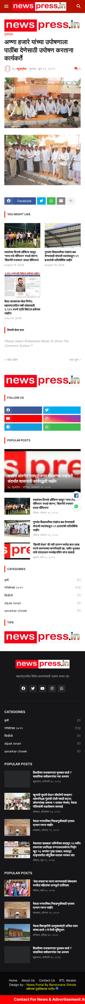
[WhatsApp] (51, 201)
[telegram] (23, 427)
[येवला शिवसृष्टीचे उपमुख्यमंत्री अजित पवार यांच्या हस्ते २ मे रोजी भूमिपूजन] (17, 932)
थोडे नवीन (12, 359)
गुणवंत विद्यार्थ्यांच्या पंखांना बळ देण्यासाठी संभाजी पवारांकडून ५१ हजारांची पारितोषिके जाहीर (62, 256)
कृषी (42, 580)
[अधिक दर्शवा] (70, 201)
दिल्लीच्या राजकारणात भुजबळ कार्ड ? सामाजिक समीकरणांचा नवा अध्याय (52, 774)
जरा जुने (73, 359)
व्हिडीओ (42, 595)
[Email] (61, 201)
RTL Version (67, 980)
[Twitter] (41, 201)
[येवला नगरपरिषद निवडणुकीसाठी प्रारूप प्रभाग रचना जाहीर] (17, 827)
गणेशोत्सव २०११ (42, 587)
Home (13, 980)
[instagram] (62, 418)
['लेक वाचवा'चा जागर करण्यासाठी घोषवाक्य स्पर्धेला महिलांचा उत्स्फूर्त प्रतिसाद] (17, 887)
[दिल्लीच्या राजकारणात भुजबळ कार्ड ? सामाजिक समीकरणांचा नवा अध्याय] (17, 779)
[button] (6, 6)
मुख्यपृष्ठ (8, 34)
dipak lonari (42, 603)
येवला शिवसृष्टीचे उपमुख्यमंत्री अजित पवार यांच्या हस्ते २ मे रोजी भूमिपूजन (55, 928)
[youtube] (23, 418)
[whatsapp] (62, 427)
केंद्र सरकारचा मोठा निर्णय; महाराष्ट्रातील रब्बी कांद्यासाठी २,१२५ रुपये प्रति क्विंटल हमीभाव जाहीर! (22, 307)
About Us (28, 980)
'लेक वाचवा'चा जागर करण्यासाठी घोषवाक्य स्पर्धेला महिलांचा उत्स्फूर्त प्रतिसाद (55, 883)
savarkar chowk (42, 610)
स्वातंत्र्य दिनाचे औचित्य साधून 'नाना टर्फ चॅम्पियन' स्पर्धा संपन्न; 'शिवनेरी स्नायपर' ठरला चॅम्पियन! (21, 256)
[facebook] (23, 410)
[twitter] (62, 410)
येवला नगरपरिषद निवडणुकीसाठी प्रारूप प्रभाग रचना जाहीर (54, 823)
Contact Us (47, 980)
